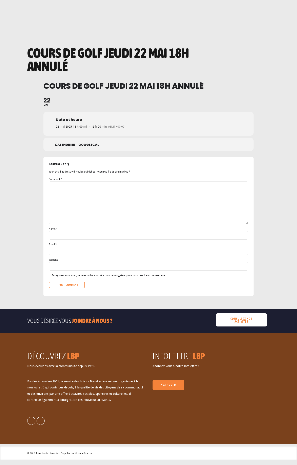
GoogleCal (88, 145)
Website (53, 259)
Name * (53, 228)
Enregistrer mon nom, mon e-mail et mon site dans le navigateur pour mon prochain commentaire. (108, 275)
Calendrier (65, 145)
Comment (55, 179)
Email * (53, 244)
